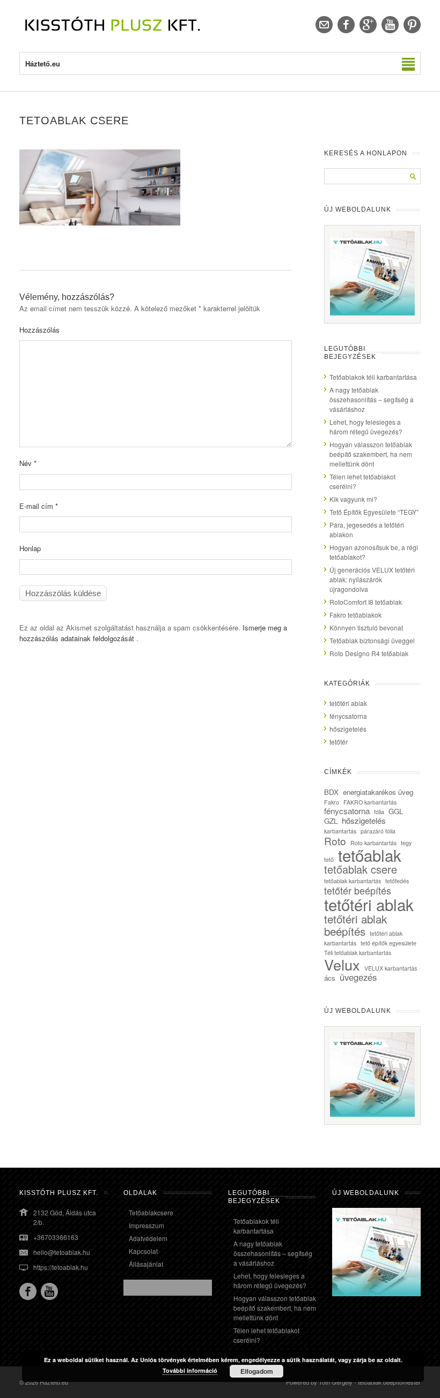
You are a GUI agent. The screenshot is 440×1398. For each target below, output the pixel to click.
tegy (406, 843)
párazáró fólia (378, 831)
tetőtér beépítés (357, 890)
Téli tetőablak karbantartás (357, 953)
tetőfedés (397, 881)
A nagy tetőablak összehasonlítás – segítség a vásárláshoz (371, 399)
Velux (342, 964)
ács (329, 978)
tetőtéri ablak (348, 703)
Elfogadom (256, 1371)
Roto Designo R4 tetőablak (368, 653)
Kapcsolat (143, 1251)
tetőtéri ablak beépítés (355, 925)
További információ (190, 1370)
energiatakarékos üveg (378, 792)
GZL (331, 821)
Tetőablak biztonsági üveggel (372, 640)
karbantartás (340, 831)
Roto (335, 840)
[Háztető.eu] (113, 30)
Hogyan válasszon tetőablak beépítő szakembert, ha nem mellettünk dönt (370, 454)
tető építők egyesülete (388, 943)
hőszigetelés (347, 728)
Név (27, 463)
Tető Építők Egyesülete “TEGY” (374, 511)
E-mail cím (38, 506)
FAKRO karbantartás (370, 802)
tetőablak (369, 855)
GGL (395, 811)
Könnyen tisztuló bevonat (366, 627)
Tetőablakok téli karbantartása (373, 376)
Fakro (331, 802)
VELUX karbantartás (390, 968)
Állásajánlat (146, 1263)
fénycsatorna (348, 715)
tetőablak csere (360, 869)
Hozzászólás (39, 330)
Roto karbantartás (373, 843)
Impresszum (146, 1225)
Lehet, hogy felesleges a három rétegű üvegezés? (365, 426)
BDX (331, 792)
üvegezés (358, 977)
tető (329, 859)
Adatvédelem (148, 1238)
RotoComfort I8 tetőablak (365, 601)
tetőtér (338, 741)
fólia (379, 812)
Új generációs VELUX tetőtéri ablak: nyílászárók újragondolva (372, 579)
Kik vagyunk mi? (353, 498)
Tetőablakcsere (151, 1212)
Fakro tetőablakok (355, 614)
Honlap (30, 548)
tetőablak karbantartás (352, 881)
